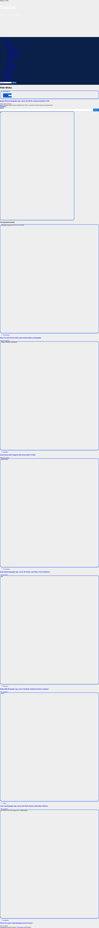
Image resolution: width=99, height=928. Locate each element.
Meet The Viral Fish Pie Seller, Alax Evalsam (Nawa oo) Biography (20, 338)
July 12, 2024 (3, 692)
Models (11, 50)
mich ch (2, 104)
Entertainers (9, 58)
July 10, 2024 (3, 926)
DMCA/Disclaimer (8, 78)
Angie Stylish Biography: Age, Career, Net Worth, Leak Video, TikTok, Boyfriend (25, 572)
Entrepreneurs (10, 65)
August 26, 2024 (4, 340)
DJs (10, 62)
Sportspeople (9, 71)
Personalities (9, 48)
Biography (5, 40)
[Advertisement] (43, 27)
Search (2, 108)
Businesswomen (13, 67)
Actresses (9, 43)
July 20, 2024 (3, 574)
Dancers (11, 61)
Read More (3, 106)
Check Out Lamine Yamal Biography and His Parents (16, 923)
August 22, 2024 (4, 457)
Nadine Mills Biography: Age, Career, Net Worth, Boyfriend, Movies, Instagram (24, 689)
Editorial (5, 74)
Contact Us (6, 76)
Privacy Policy (10, 77)
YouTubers (12, 55)
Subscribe (3, 84)
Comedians (12, 59)
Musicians (8, 45)
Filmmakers (9, 44)
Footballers (9, 70)
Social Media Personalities (16, 51)
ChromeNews (20, 927)
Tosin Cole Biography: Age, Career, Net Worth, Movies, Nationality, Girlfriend (24, 806)
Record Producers (14, 47)
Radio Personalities (14, 54)
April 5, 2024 (7, 104)
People (8, 69)
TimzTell (8, 7)
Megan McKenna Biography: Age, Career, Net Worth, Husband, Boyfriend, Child (24, 101)
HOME (4, 39)
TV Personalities (13, 52)
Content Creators (13, 56)
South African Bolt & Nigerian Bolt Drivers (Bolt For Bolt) (17, 455)
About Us (5, 73)
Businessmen (12, 66)
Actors (8, 41)
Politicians (9, 63)
